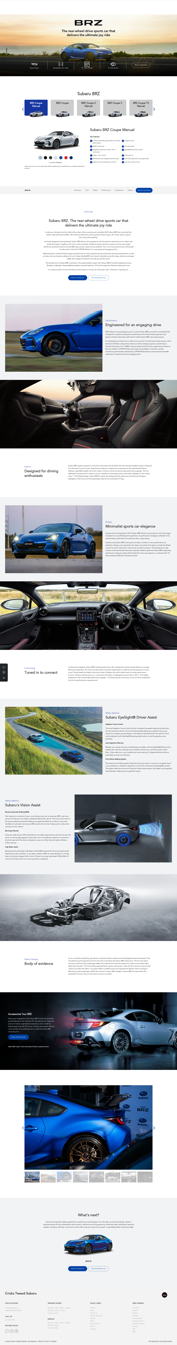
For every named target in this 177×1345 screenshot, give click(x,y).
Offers (92, 1321)
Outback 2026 (137, 1318)
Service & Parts (95, 1324)
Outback (135, 1316)
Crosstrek (136, 1308)
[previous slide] (22, 109)
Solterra (135, 1310)
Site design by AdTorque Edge (160, 1341)
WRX (134, 1332)
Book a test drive (141, 65)
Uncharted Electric (139, 1324)
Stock (92, 1310)
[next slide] (154, 109)
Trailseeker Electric (139, 1321)
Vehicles (92, 1308)
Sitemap (54, 1341)
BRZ (134, 1329)
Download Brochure (98, 278)
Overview (77, 190)
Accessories (119, 190)
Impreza (135, 1326)
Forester (135, 1313)
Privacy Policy (43, 1341)
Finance (92, 1326)
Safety (95, 190)
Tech (87, 190)
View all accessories (18, 1037)
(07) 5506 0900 (10, 1320)
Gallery (130, 190)
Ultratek (92, 1318)
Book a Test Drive (144, 190)
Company (93, 1329)
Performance (106, 190)
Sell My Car (93, 1313)
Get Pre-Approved (96, 1316)
